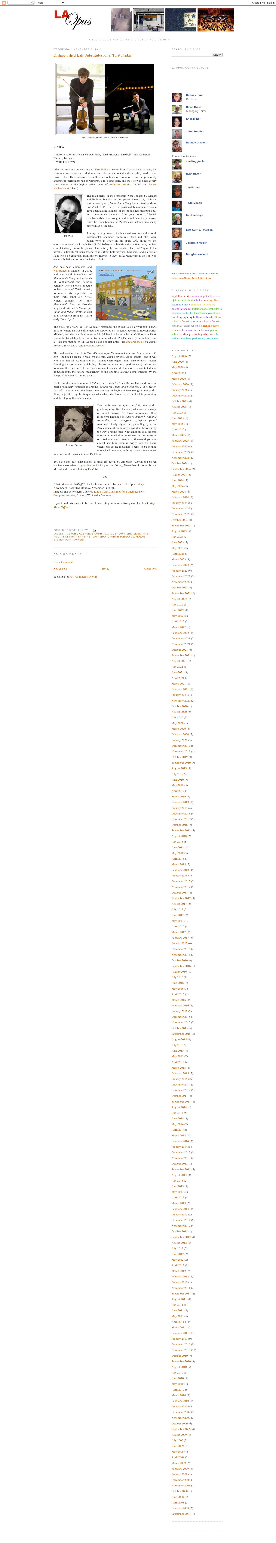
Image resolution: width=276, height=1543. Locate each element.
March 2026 (179, 378)
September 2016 (181, 966)
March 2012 (179, 1271)
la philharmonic (181, 296)
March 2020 (179, 728)
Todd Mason (194, 202)
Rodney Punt (194, 94)
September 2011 (181, 1293)
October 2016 (180, 960)
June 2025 (178, 418)
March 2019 (179, 796)
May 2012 (178, 1259)
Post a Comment (63, 562)
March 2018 (179, 864)
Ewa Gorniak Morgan (199, 229)
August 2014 (179, 1107)
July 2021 (177, 666)
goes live (86, 465)
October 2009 (180, 1423)
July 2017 (177, 909)
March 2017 (179, 932)
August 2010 (179, 1367)
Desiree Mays (194, 215)
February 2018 (180, 870)
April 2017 (178, 926)
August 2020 (179, 712)
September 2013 (181, 1169)
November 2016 (181, 954)
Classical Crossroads (139, 169)
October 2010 (180, 1355)
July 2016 (177, 977)
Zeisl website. (96, 345)
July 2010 (177, 1372)
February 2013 (180, 1209)
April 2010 (178, 1389)
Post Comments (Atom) (83, 576)
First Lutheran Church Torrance (109, 536)
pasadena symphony (203, 304)
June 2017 (178, 915)
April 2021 (178, 678)
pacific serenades (182, 309)
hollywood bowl (202, 317)
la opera (215, 296)
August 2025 (179, 406)
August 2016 (179, 971)
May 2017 (178, 921)
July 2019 (177, 774)
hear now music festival (196, 330)
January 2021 (180, 694)
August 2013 (179, 1175)
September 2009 (181, 1429)
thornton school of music (205, 321)
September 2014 (181, 1101)
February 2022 (180, 633)
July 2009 (177, 1440)
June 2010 (178, 1378)
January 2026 (180, 390)
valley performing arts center (198, 334)
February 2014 (180, 1141)
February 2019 (180, 802)
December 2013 (181, 1152)
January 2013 (180, 1214)
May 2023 (178, 548)
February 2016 (180, 1005)
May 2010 (178, 1383)
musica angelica (200, 296)
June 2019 (178, 779)
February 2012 (180, 1276)
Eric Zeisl (134, 533)
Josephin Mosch (196, 242)
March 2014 (179, 1135)
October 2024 (180, 463)
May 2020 (178, 723)
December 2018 (181, 813)
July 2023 (177, 536)
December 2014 (181, 1084)
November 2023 (181, 514)
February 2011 (180, 1333)
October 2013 (180, 1163)
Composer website (64, 495)
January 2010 (180, 1406)
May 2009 (178, 1451)
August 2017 (179, 903)
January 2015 (180, 1079)
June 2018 (178, 847)
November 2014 (181, 1090)
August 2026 (179, 356)
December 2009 (181, 1412)
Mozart (141, 536)
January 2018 (180, 875)
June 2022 (178, 610)
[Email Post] (94, 530)
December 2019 (181, 745)
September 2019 (181, 762)
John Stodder (195, 131)
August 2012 (179, 1242)
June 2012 (178, 1254)
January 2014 (180, 1146)
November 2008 (181, 1485)
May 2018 (178, 853)
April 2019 (178, 791)
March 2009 (179, 1463)
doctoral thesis (135, 341)
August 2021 (179, 661)
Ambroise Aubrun (120, 184)
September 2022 (181, 593)
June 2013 (178, 1186)
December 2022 (181, 576)
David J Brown (114, 533)
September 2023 (181, 525)
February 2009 (180, 1468)
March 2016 (179, 1000)
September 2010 (181, 1361)
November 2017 (181, 887)
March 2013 (179, 1203)
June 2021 (178, 672)
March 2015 (179, 1067)
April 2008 (178, 1502)
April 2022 (178, 621)
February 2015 (180, 1073)
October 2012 (180, 1231)
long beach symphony (207, 313)
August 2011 (179, 1299)
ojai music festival (182, 300)
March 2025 (179, 435)
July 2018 (177, 841)
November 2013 (181, 1158)
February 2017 (180, 937)
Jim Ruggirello (195, 161)
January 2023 (180, 570)
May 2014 (178, 1124)
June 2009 (178, 1446)
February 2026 (180, 384)
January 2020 (180, 740)
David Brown (194, 106)
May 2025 (178, 424)
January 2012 (180, 1282)
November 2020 (181, 700)
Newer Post (60, 568)
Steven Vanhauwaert (69, 539)
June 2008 (178, 1497)
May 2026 (178, 367)
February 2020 (180, 734)
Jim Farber (193, 187)
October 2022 (180, 587)
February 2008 (180, 1508)
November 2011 (181, 1288)
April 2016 (178, 994)
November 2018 (181, 819)
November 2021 (181, 644)
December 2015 (181, 1016)
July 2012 (177, 1248)
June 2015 (178, 1050)
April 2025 (178, 429)
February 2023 (180, 565)
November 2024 (181, 457)
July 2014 (177, 1113)
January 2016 (180, 1011)
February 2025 (180, 440)
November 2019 (181, 751)
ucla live (198, 300)
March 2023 (179, 559)
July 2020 (177, 717)
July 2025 (177, 412)
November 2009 (181, 1417)
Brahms (97, 533)
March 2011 (179, 1327)
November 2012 (181, 1225)
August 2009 (179, 1434)
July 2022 (177, 604)
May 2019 (178, 785)
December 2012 (181, 1220)
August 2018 (179, 836)
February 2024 (180, 497)
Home (105, 568)
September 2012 (181, 1237)
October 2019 (180, 757)
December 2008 (181, 1480)
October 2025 (180, 401)
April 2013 (178, 1197)
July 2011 (177, 1304)
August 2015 (179, 1039)
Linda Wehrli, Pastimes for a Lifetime (115, 491)
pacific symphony (182, 317)
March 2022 (179, 627)
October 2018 (180, 824)
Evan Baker (193, 173)
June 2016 (178, 983)
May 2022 (178, 615)
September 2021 (181, 655)
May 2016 (178, 988)
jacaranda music (181, 304)
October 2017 (180, 892)
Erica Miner (193, 118)
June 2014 (178, 1118)
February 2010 (180, 1401)
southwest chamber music (187, 325)
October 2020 (180, 706)
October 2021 (180, 649)
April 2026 (178, 373)
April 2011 (178, 1322)
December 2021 (181, 638)
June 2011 (178, 1310)
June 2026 (178, 361)
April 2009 (178, 1457)
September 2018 (181, 830)
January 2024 (180, 503)
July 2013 (177, 1180)
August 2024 (179, 474)
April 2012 (178, 1265)
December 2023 (181, 508)
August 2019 (179, 768)
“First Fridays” (102, 169)
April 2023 (178, 553)
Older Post (150, 568)
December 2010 (181, 1344)
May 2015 (178, 1056)
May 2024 (178, 486)
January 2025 (180, 446)
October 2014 (180, 1095)
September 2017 (181, 898)
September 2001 (181, 1513)
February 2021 (180, 689)
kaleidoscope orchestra (205, 309)
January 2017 (180, 943)
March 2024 (179, 491)
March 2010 (179, 1395)
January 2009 (180, 1474)
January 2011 (180, 1338)
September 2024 (181, 469)
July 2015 (177, 1045)
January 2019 (180, 808)
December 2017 (181, 881)
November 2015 (181, 1022)
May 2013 (178, 1192)
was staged (60, 270)
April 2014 (178, 1129)
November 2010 (181, 1350)
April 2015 (178, 1062)
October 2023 (180, 520)
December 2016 (181, 949)
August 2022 (179, 599)
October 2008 (180, 1491)
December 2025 (181, 395)
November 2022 (181, 582)
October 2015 (180, 1028)
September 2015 (181, 1033)
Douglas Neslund (197, 254)
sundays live (211, 300)
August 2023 (179, 531)
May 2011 (178, 1316)
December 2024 (181, 452)
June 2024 (178, 480)
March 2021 (179, 683)
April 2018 (178, 858)
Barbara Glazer (195, 142)
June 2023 (178, 542)
